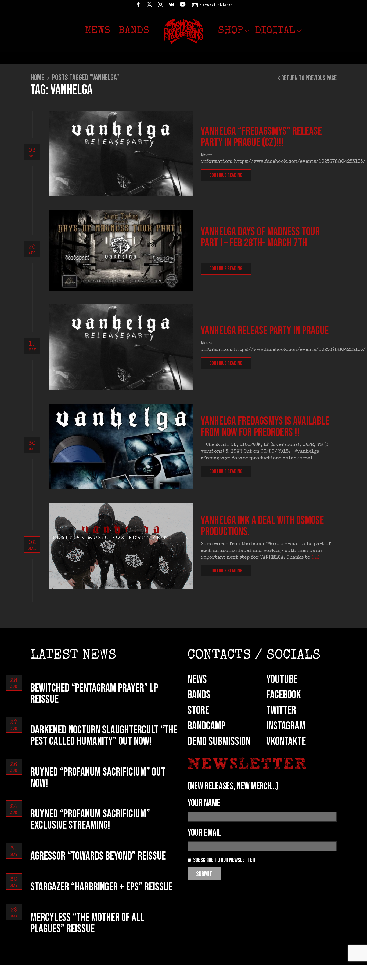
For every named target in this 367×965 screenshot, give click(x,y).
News (97, 31)
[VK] (171, 5)
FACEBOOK (283, 695)
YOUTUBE (281, 679)
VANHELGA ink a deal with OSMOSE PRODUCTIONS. (262, 526)
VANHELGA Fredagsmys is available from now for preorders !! (265, 426)
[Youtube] (182, 5)
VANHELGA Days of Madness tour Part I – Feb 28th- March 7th (260, 237)
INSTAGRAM (285, 726)
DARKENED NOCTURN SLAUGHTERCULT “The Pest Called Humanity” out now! (103, 735)
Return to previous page (309, 78)
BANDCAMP (206, 726)
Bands (133, 31)
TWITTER (281, 710)
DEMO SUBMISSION (219, 741)
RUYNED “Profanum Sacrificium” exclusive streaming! (90, 819)
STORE (198, 710)
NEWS (197, 679)
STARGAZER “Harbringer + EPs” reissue (101, 887)
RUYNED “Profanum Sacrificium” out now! (97, 777)
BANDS (199, 695)
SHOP (230, 31)
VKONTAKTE (286, 741)
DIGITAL (275, 31)
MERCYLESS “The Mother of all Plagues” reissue (87, 923)
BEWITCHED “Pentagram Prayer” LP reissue (94, 693)
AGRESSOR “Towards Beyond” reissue (98, 856)
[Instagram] (160, 5)
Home (37, 77)
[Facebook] (138, 5)
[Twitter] (149, 5)
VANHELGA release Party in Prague (265, 331)
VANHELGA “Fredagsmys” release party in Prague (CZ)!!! (261, 137)
